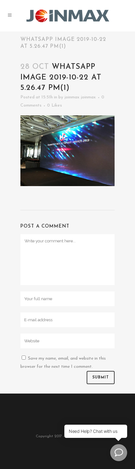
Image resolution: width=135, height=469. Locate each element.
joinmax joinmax (80, 97)
